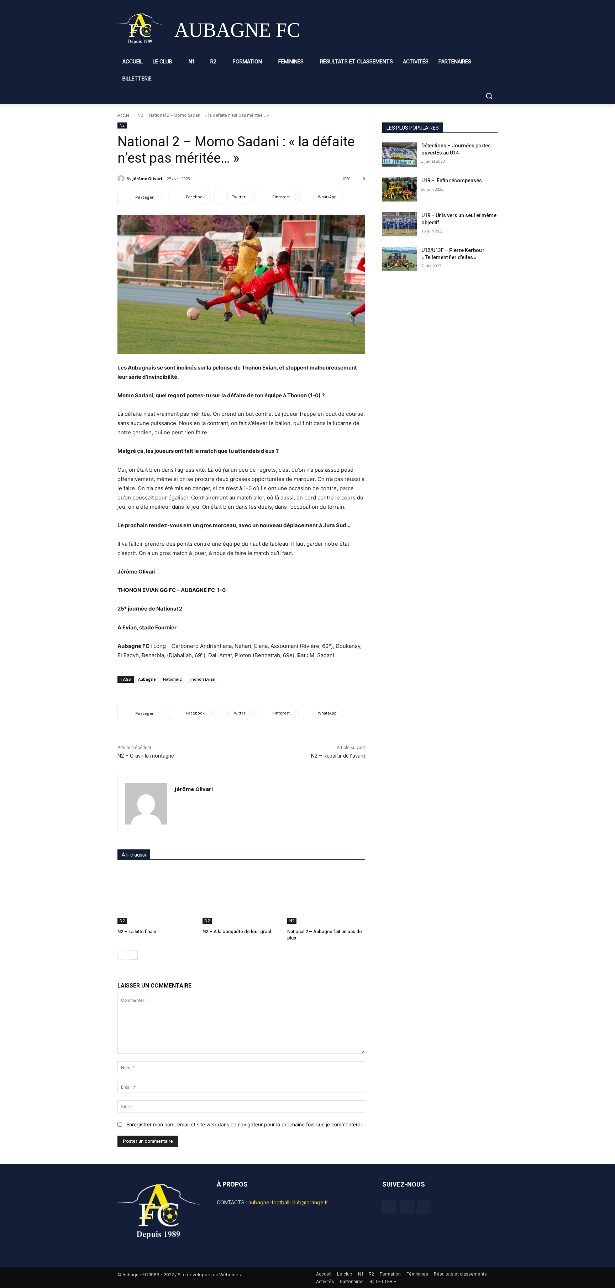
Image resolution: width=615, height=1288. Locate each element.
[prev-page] (121, 955)
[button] (489, 95)
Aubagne (147, 679)
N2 (140, 115)
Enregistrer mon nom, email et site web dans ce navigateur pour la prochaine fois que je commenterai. (244, 1124)
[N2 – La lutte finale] (156, 896)
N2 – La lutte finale (136, 931)
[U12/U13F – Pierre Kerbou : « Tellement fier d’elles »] (399, 259)
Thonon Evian (202, 679)
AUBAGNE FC (237, 30)
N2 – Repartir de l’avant (338, 756)
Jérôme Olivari (147, 178)
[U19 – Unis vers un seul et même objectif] (399, 224)
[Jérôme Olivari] (122, 178)
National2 (172, 679)
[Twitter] (424, 1207)
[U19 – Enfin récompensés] (399, 189)
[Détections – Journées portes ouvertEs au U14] (399, 154)
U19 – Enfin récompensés (451, 180)
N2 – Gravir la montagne (145, 756)
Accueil (124, 115)
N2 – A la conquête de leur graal (237, 931)
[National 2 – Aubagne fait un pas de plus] (326, 896)
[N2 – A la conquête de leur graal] (241, 896)
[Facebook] (389, 1207)
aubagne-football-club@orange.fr (288, 1202)
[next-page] (133, 955)
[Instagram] (407, 1207)
